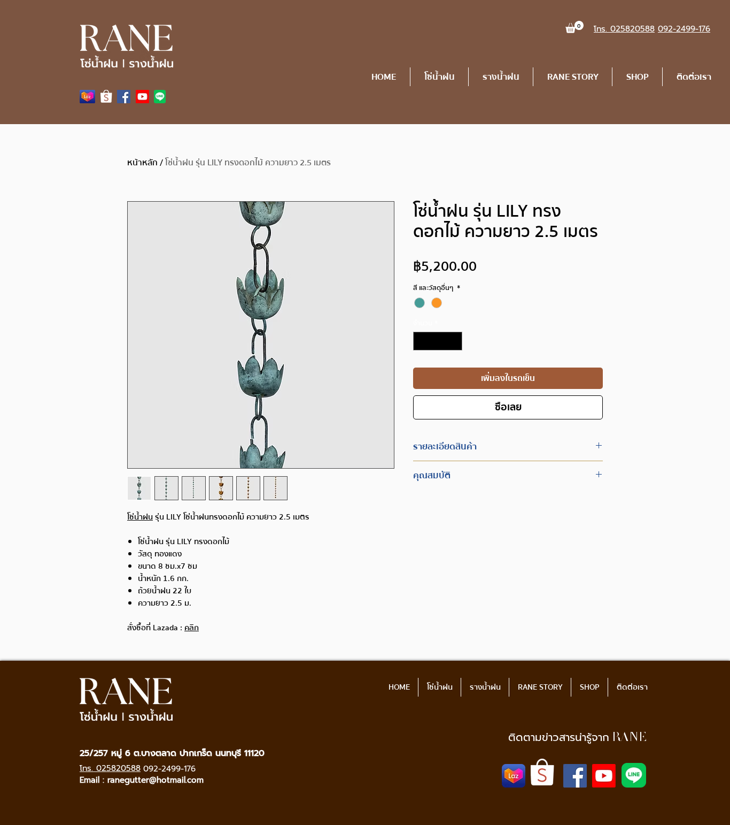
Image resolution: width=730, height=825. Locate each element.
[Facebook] (123, 96)
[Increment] (454, 341)
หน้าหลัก (142, 163)
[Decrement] (421, 341)
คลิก (191, 627)
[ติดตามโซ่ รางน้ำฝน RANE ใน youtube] (142, 96)
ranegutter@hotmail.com (155, 780)
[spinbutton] (438, 341)
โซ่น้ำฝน (140, 516)
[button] (574, 27)
